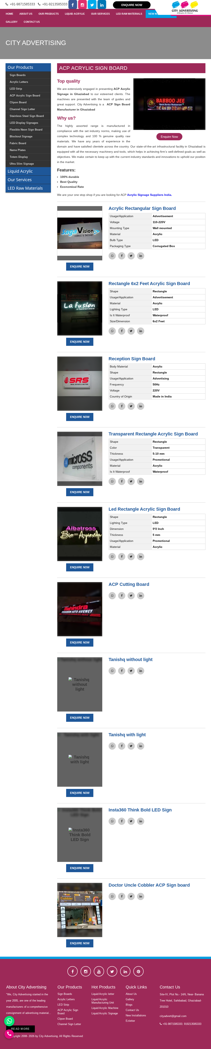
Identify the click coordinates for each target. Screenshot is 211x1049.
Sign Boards (64, 993)
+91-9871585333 (22, 4)
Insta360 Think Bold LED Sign (140, 809)
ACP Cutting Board (129, 584)
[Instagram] (82, 4)
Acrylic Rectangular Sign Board (142, 208)
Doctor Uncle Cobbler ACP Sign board (149, 885)
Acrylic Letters (66, 999)
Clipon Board (65, 1018)
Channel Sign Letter (69, 1024)
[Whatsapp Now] (9, 1021)
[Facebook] (72, 4)
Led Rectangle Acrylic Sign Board (144, 509)
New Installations (136, 1015)
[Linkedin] (101, 4)
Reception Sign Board (132, 358)
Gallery (12, 21)
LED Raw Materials (129, 13)
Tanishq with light (127, 734)
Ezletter (130, 1020)
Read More (20, 1028)
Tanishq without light (130, 659)
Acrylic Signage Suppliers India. (149, 194)
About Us (25, 13)
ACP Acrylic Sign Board (67, 1012)
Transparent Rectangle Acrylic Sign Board (153, 433)
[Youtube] (99, 971)
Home (9, 13)
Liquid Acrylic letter (102, 993)
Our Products (49, 13)
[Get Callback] (9, 1034)
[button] (169, 108)
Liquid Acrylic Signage (104, 1013)
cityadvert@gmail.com (173, 1016)
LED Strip (63, 1004)
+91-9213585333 (54, 4)
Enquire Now (131, 5)
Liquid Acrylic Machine (104, 1008)
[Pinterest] (138, 971)
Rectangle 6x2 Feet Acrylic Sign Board (149, 283)
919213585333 (192, 1023)
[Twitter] (92, 4)
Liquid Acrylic (75, 13)
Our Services (100, 13)
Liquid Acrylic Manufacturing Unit (102, 1001)
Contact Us (32, 21)
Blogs (129, 1004)
